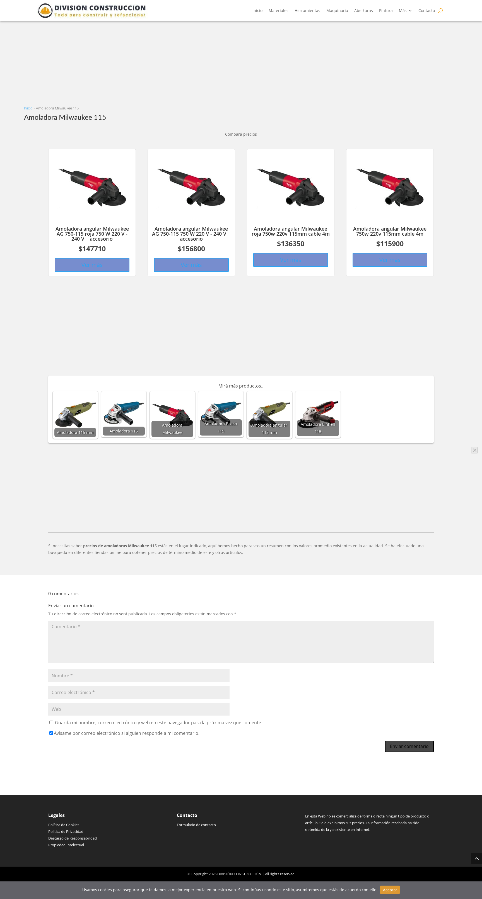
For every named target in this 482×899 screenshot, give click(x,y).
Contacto (426, 10)
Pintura (386, 10)
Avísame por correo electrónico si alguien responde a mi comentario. (126, 733)
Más (403, 10)
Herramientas (307, 10)
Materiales (278, 10)
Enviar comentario (409, 746)
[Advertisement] (191, 60)
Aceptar (390, 890)
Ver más (92, 265)
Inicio (257, 10)
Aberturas (363, 10)
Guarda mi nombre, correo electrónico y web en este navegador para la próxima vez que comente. (158, 722)
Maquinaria (337, 10)
